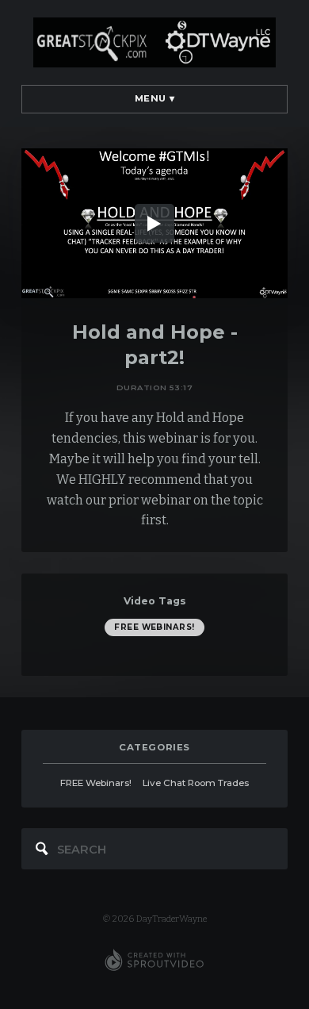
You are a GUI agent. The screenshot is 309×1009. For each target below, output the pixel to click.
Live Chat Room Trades (196, 782)
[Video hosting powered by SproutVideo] (154, 961)
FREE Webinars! (154, 626)
